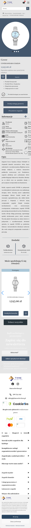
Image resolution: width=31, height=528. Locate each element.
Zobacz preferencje (15, 521)
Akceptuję (15, 517)
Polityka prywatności (10, 525)
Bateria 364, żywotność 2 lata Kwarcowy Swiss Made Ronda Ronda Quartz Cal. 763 (14, 151)
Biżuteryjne (5, 15)
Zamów (17, 77)
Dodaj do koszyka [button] (10, 313)
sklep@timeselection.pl (17, 398)
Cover (4, 59)
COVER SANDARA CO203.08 (14, 133)
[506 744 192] (10, 394)
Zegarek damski (10, 141)
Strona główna (8, 13)
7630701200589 (10, 137)
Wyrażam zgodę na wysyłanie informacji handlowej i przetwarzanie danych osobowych (15, 366)
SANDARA (9, 128)
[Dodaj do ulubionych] (3, 77)
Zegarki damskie (17, 13)
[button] (28, 498)
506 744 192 (17, 394)
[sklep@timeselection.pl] (6, 398)
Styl (23, 13)
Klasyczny (9, 146)
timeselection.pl (15, 388)
